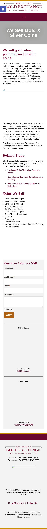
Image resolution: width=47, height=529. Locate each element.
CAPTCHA (8, 309)
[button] (3, 9)
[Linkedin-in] (13, 507)
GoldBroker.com (23, 371)
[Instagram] (33, 507)
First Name (9, 268)
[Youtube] (23, 507)
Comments (8, 295)
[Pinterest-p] (28, 507)
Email (7, 286)
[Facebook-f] (18, 507)
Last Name (9, 277)
